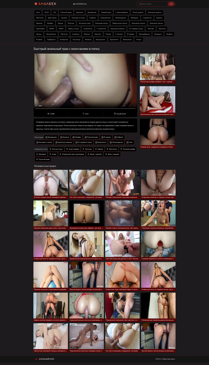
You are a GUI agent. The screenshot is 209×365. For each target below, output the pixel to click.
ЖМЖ (51, 29)
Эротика (162, 29)
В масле (39, 39)
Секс (38, 12)
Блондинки (100, 39)
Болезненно (105, 18)
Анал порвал (73, 149)
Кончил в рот (57, 149)
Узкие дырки (137, 12)
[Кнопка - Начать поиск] (171, 4)
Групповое (40, 29)
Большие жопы (101, 23)
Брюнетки (114, 39)
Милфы (50, 23)
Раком (108, 34)
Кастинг (98, 34)
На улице (76, 39)
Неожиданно (120, 18)
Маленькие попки (119, 23)
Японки (87, 34)
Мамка (100, 149)
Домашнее (92, 12)
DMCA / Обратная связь (165, 359)
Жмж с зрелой (95, 154)
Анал (53, 154)
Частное (150, 29)
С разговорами (122, 12)
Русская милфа (128, 149)
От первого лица (136, 29)
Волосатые (127, 39)
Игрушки (158, 34)
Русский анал (66, 12)
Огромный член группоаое (73, 154)
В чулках (130, 34)
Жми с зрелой (113, 154)
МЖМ (61, 29)
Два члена (52, 18)
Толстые (71, 23)
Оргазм (64, 18)
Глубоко (92, 18)
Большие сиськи (138, 23)
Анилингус (87, 29)
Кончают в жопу (78, 18)
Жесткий (39, 18)
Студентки (147, 18)
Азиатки (75, 34)
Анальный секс (46, 359)
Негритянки (51, 34)
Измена (88, 39)
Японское (113, 149)
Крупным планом (117, 29)
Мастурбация (144, 34)
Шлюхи (159, 18)
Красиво (79, 12)
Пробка (169, 34)
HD (54, 12)
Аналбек (47, 4)
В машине (64, 39)
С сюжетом (101, 29)
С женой (119, 34)
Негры (38, 34)
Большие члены (156, 23)
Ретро (138, 39)
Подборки (51, 39)
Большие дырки (154, 12)
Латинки (64, 34)
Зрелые (39, 23)
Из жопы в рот (85, 23)
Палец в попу (73, 29)
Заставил (42, 154)
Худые (60, 23)
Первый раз (106, 12)
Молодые (134, 18)
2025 (46, 12)
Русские (88, 149)
